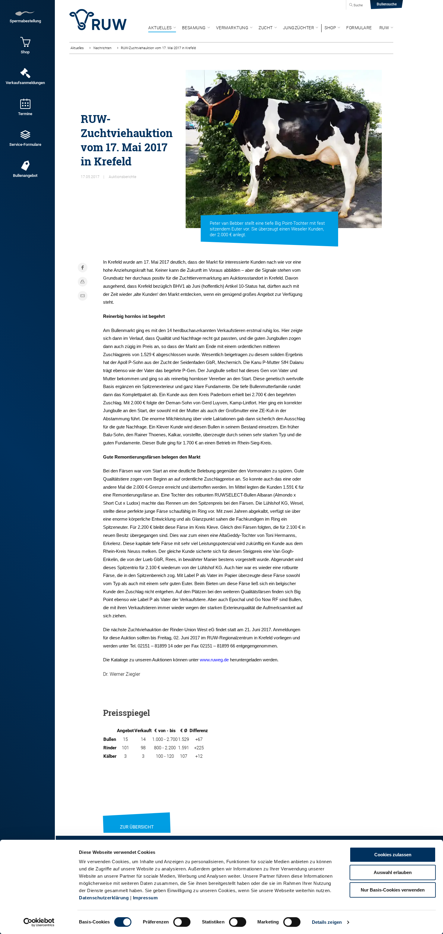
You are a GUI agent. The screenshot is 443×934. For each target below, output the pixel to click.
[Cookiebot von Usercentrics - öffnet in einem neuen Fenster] (39, 922)
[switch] (181, 922)
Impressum (145, 897)
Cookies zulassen (392, 854)
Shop (330, 27)
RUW (384, 27)
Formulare (359, 27)
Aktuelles (160, 27)
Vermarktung (232, 27)
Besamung (194, 27)
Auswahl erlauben (393, 872)
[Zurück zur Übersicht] (137, 819)
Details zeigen (327, 922)
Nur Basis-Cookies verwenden (393, 889)
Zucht (266, 27)
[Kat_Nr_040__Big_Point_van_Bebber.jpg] (284, 149)
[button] (195, 326)
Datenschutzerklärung (104, 897)
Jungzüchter (298, 27)
